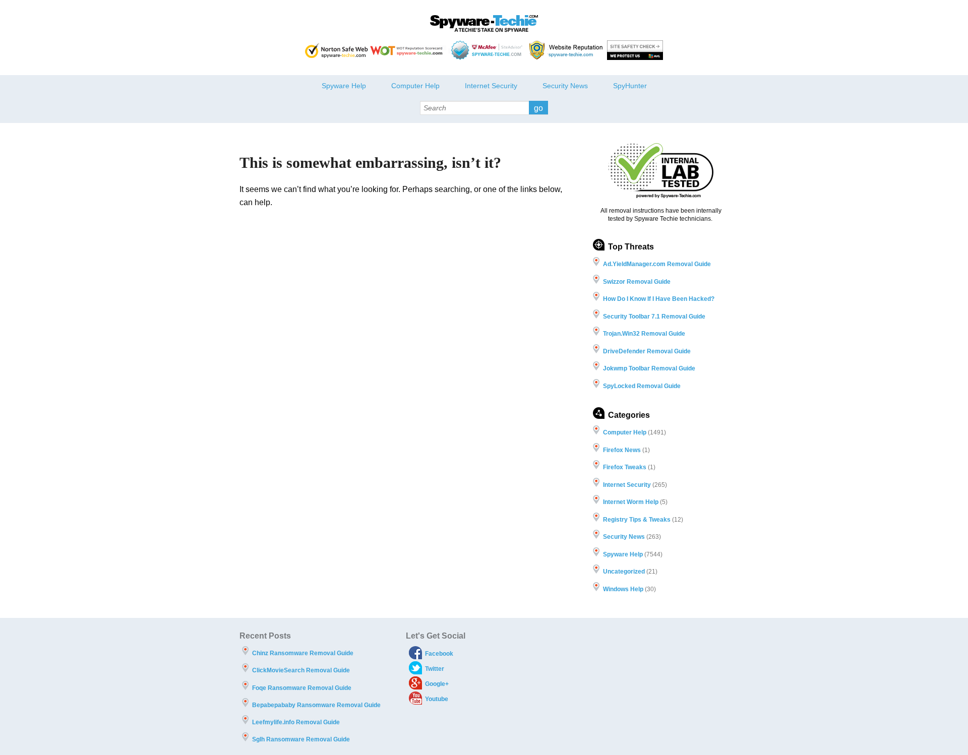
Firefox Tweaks (624, 467)
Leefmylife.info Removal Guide (296, 722)
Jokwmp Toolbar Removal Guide (649, 368)
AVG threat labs (635, 50)
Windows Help (623, 589)
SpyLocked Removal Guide (642, 386)
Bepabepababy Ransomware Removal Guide (316, 705)
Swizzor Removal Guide (637, 281)
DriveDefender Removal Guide (647, 351)
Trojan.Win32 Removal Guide (644, 333)
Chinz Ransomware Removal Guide (302, 653)
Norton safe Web (336, 50)
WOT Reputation (408, 50)
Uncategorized (624, 571)
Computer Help (415, 86)
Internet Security (491, 86)
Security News (565, 86)
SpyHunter (630, 86)
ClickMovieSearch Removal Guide (301, 670)
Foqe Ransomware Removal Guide (301, 687)
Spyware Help (344, 86)
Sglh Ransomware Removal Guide (301, 739)
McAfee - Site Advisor (487, 50)
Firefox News (622, 450)
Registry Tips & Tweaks (637, 519)
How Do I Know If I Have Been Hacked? (658, 298)
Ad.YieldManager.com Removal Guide (657, 264)
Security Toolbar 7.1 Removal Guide (654, 316)
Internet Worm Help (630, 502)
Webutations (567, 50)
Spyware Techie (484, 23)
